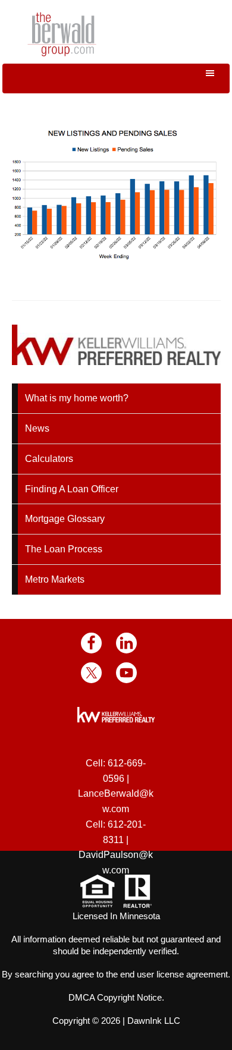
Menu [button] (116, 78)
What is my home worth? (76, 398)
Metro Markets (54, 579)
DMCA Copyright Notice (115, 997)
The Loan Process (63, 549)
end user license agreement (174, 974)
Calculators (49, 459)
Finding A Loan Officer (71, 489)
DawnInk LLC (153, 1021)
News (37, 428)
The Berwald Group (61, 34)
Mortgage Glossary (65, 519)
